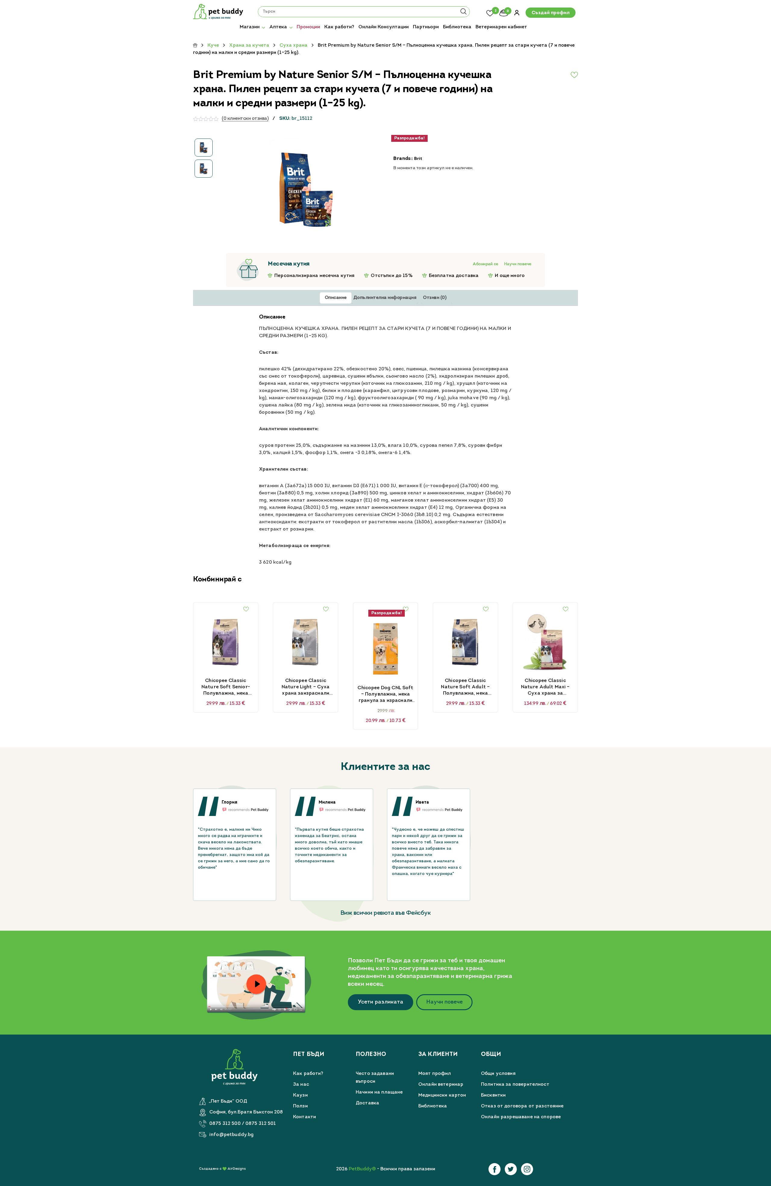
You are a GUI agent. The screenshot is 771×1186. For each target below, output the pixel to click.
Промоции (308, 27)
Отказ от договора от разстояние (522, 1106)
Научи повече (517, 264)
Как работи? (339, 27)
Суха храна (293, 45)
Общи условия (498, 1073)
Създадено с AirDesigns (222, 1169)
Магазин (250, 27)
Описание (336, 297)
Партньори (426, 27)
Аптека (278, 27)
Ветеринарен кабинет (501, 27)
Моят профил (434, 1073)
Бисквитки (493, 1095)
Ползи (300, 1106)
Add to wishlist (560, 75)
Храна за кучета (249, 45)
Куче (213, 45)
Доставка (367, 1103)
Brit (418, 159)
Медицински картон (442, 1095)
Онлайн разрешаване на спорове (521, 1117)
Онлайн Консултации (383, 27)
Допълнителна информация (385, 297)
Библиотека (457, 27)
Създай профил (551, 13)
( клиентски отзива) (245, 118)
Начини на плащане (379, 1092)
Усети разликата (380, 1002)
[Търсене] (463, 13)
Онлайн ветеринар (440, 1084)
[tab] (335, 298)
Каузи (300, 1095)
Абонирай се (485, 264)
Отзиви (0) (434, 297)
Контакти (304, 1117)
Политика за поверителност (515, 1084)
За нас (301, 1084)
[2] (490, 12)
